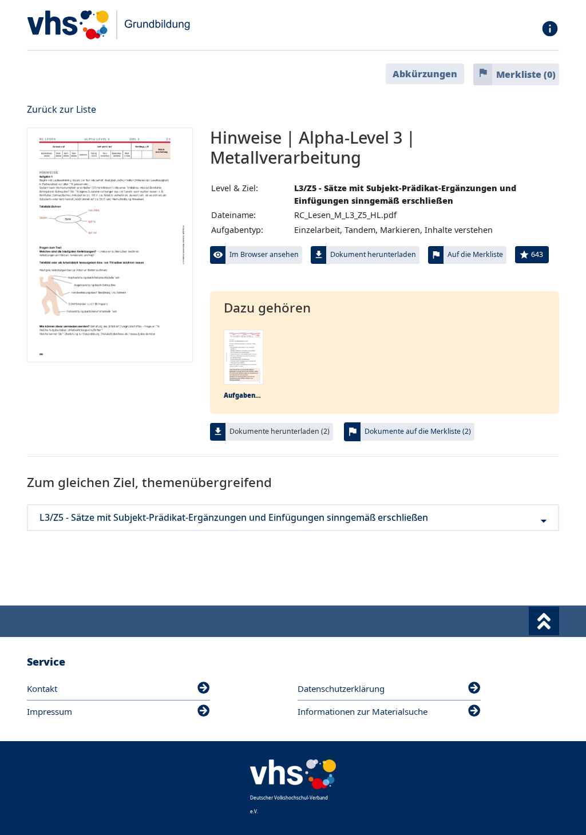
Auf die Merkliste (475, 254)
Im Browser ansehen (264, 254)
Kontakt (42, 688)
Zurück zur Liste (61, 109)
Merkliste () (526, 74)
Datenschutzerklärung (341, 688)
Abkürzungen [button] (425, 74)
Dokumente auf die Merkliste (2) (418, 431)
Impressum (49, 711)
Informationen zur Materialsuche (362, 711)
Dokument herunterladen (373, 254)
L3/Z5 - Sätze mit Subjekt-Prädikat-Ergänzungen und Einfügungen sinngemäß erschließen (233, 517)
